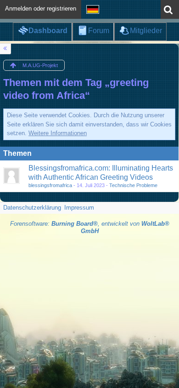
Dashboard (47, 30)
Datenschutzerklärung (32, 207)
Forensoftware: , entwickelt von (89, 227)
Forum (98, 30)
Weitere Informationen (57, 133)
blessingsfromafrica (50, 185)
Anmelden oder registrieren (40, 8)
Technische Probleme (133, 185)
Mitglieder (146, 30)
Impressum (79, 207)
